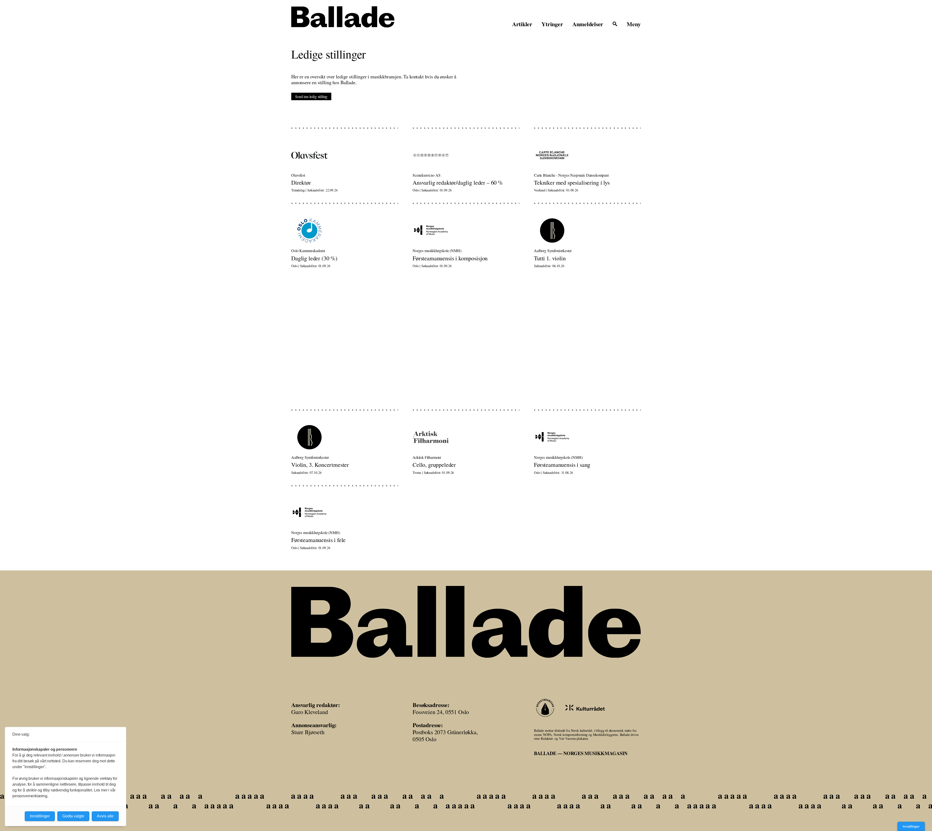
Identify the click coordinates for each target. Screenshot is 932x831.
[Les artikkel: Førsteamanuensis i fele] (344, 513)
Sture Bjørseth (308, 732)
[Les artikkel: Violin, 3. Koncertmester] (344, 438)
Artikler (522, 24)
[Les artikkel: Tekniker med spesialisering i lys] (587, 156)
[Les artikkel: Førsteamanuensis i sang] (587, 438)
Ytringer (552, 24)
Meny (634, 24)
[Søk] (615, 24)
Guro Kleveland (309, 712)
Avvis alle (105, 816)
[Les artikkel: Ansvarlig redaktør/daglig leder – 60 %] (466, 156)
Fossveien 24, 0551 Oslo (441, 712)
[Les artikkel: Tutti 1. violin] (587, 231)
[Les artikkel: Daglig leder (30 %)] (344, 231)
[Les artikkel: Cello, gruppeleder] (466, 438)
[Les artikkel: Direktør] (344, 156)
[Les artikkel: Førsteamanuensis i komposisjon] (466, 231)
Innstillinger (911, 826)
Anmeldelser (587, 24)
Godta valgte (73, 816)
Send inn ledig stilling (311, 96)
